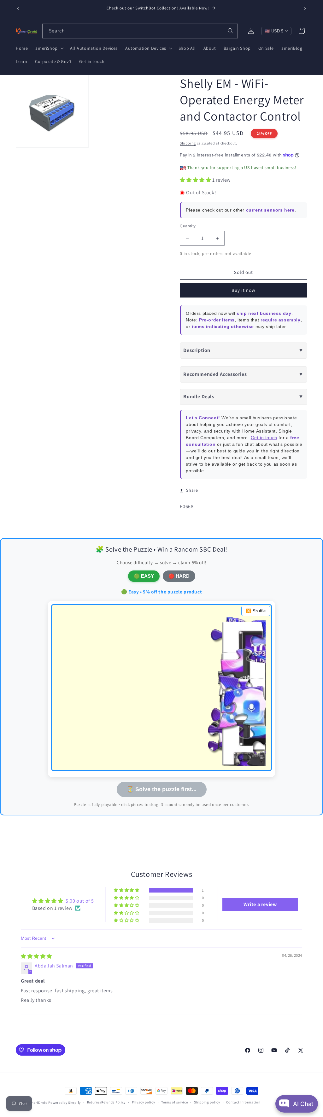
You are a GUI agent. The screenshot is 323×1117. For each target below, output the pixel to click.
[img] (36, 956)
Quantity (188, 226)
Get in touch (264, 437)
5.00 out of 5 (80, 901)
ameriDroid (38, 1102)
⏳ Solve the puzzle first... (162, 789)
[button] (49, 48)
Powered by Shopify (64, 1102)
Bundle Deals (243, 396)
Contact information (243, 1102)
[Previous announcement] (18, 8)
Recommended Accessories (243, 374)
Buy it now (243, 290)
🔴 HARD (179, 576)
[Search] (231, 31)
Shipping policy (207, 1102)
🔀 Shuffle (256, 611)
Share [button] (192, 490)
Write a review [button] (260, 904)
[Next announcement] (305, 8)
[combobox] (140, 31)
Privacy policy (143, 1102)
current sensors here (270, 210)
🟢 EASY (144, 576)
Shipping (188, 143)
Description (243, 350)
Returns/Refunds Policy (106, 1102)
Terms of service (174, 1102)
